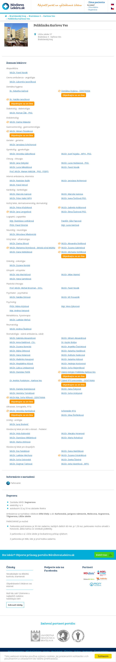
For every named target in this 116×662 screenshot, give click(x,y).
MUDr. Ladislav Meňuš (20, 319)
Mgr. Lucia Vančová (70, 225)
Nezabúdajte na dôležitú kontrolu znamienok (17, 575)
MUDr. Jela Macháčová (20, 274)
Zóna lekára (93, 7)
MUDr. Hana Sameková (20, 278)
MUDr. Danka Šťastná (71, 459)
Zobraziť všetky (15, 605)
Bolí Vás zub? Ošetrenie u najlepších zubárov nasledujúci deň (18, 596)
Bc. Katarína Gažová (19, 91)
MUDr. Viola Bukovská (20, 433)
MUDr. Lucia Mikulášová (21, 167)
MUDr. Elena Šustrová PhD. (73, 211)
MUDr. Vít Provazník (70, 297)
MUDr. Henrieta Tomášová (22, 393)
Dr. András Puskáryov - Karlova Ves (26, 380)
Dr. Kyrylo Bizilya (69, 342)
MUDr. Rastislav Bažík (20, 180)
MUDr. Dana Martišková (72, 451)
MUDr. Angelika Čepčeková (73, 346)
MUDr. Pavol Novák (70, 167)
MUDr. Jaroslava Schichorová (23, 144)
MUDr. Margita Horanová (72, 433)
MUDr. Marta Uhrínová (20, 442)
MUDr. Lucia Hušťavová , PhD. (75, 163)
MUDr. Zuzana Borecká (20, 346)
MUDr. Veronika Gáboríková (22, 153)
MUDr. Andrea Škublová (20, 329)
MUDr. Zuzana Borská (20, 265)
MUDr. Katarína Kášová (72, 359)
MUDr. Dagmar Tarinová (21, 463)
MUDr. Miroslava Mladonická (23, 234)
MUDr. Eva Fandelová (19, 451)
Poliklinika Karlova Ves (19, 18)
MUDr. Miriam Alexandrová (73, 338)
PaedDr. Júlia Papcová (71, 220)
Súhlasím (103, 656)
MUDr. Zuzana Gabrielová (73, 247)
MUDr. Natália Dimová (20, 297)
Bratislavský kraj (18, 16)
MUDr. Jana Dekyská (19, 163)
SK (112, 4)
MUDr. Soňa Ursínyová (71, 393)
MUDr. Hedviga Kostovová (73, 363)
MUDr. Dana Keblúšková (21, 252)
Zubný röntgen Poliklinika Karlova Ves (78, 374)
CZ (112, 8)
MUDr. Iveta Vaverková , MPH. (75, 463)
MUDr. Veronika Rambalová (22, 412)
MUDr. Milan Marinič (70, 274)
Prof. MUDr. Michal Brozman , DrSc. (26, 288)
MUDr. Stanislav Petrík (20, 372)
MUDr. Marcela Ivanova (72, 194)
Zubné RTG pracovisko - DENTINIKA (78, 382)
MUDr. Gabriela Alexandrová (23, 338)
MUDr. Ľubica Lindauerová (22, 367)
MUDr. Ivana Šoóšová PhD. (73, 198)
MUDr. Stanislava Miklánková (23, 437)
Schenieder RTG (68, 410)
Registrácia (92, 9)
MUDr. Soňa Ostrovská (20, 459)
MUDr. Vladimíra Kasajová (22, 359)
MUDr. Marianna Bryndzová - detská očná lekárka (32, 247)
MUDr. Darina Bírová (19, 243)
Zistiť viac (102, 554)
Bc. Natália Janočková (21, 101)
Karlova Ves (49, 16)
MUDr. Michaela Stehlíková (73, 254)
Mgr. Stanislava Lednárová (22, 220)
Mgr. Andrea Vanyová (19, 310)
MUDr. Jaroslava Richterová (73, 180)
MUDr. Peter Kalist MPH (21, 198)
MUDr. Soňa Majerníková (72, 367)
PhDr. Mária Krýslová (19, 306)
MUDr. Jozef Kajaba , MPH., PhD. (76, 153)
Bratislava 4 (35, 16)
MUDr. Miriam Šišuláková (21, 133)
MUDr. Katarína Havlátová (73, 350)
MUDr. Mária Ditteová (20, 350)
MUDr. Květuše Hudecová (73, 355)
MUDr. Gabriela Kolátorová (73, 207)
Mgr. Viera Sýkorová (70, 306)
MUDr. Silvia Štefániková (72, 415)
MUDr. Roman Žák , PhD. (21, 112)
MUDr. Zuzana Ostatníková (73, 455)
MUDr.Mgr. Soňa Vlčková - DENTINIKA (27, 399)
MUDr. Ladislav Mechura (21, 455)
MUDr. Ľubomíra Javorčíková (23, 81)
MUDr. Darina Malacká (20, 122)
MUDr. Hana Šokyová (71, 389)
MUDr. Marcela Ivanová (20, 194)
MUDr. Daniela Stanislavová (22, 389)
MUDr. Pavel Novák (19, 72)
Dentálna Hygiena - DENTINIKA (75, 93)
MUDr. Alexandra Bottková (73, 243)
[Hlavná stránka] (6, 16)
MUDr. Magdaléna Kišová (21, 363)
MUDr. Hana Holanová (20, 355)
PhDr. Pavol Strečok (19, 225)
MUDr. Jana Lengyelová (20, 211)
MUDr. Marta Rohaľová (72, 437)
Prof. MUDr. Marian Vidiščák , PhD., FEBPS (29, 171)
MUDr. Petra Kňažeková (21, 207)
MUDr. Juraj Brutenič (19, 424)
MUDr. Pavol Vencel (19, 184)
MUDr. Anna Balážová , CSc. (22, 342)
